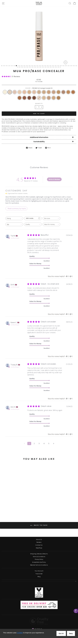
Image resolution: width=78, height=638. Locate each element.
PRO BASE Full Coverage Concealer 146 (44, 98)
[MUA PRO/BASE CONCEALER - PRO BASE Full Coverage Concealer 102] (5, 508)
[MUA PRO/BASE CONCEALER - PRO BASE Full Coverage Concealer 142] (19, 508)
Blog (39, 576)
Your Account (39, 571)
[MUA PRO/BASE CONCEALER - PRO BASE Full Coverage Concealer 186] (12, 510)
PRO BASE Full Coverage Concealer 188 (29, 98)
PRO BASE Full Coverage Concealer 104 (15, 92)
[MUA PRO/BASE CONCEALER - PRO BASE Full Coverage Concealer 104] (8, 508)
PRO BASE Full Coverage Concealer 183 (73, 92)
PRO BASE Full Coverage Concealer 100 (5, 92)
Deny (71, 633)
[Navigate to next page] (54, 443)
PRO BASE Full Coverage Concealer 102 (10, 92)
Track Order (39, 574)
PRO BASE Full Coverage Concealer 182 (68, 92)
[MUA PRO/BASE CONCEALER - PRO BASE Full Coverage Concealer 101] (19, 510)
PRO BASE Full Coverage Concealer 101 (39, 98)
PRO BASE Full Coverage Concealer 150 (49, 92)
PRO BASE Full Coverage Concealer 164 (54, 98)
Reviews (39, 542)
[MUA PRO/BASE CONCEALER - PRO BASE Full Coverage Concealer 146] (22, 510)
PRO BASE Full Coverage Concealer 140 (34, 92)
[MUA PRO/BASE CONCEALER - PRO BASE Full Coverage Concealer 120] (12, 508)
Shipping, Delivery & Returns (39, 554)
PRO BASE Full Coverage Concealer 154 (54, 92)
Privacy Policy (39, 559)
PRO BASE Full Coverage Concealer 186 (24, 98)
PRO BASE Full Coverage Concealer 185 (19, 98)
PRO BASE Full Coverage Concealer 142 (39, 92)
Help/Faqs (39, 548)
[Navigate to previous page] (24, 443)
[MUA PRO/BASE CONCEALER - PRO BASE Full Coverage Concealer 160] (24, 510)
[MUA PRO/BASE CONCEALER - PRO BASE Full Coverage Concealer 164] (26, 510)
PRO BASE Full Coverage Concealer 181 (58, 98)
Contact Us (38, 545)
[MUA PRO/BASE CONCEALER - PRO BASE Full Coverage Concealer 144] (22, 508)
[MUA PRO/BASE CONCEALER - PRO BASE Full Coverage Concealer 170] (29, 508)
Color (39, 88)
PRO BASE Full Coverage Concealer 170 (58, 92)
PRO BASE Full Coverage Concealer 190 (34, 98)
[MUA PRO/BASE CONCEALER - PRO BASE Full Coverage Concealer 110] (10, 508)
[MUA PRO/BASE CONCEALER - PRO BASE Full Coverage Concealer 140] (17, 508)
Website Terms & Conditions (39, 565)
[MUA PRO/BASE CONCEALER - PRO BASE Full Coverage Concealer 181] (29, 510)
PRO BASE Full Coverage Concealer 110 (19, 92)
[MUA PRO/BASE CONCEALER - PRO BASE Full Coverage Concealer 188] (15, 510)
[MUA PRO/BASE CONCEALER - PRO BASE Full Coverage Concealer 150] (24, 508)
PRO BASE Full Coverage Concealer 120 (24, 92)
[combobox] (14, 218)
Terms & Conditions (39, 556)
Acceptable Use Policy (39, 562)
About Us (39, 539)
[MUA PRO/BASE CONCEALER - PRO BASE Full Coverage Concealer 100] (3, 508)
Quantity (39, 103)
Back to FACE (40, 525)
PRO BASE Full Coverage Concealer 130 (29, 92)
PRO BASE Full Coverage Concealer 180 (63, 92)
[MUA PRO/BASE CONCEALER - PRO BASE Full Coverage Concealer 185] (10, 510)
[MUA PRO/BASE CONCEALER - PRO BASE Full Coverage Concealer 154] (26, 508)
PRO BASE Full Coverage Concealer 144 (44, 92)
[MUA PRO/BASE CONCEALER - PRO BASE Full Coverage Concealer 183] (8, 510)
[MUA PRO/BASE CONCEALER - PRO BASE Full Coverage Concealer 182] (5, 510)
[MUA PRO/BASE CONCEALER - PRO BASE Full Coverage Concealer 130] (15, 508)
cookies (20, 633)
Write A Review (54, 179)
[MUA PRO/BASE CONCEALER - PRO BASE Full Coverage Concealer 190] (17, 510)
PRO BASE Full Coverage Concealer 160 (49, 98)
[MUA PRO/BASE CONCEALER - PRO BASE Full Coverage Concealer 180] (3, 510)
